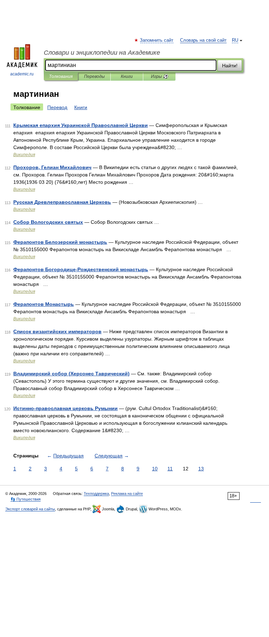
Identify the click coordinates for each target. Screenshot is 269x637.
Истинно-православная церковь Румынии (65, 408)
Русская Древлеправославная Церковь (62, 202)
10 (155, 468)
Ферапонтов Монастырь (43, 304)
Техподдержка (96, 493)
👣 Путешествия (26, 499)
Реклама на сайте (127, 493)
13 (201, 468)
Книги (127, 76)
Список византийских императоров (57, 331)
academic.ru (22, 74)
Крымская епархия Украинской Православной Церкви (80, 125)
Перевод (57, 107)
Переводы (94, 76)
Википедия (24, 154)
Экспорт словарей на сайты (30, 509)
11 (170, 468)
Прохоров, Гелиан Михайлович (52, 167)
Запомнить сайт (156, 40)
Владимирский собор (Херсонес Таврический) (71, 373)
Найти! (229, 65)
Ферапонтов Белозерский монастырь (60, 242)
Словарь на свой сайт (203, 40)
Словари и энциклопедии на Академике (102, 52)
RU (235, 40)
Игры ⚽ (159, 76)
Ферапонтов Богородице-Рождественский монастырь (80, 269)
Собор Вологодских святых (48, 222)
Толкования (61, 76)
